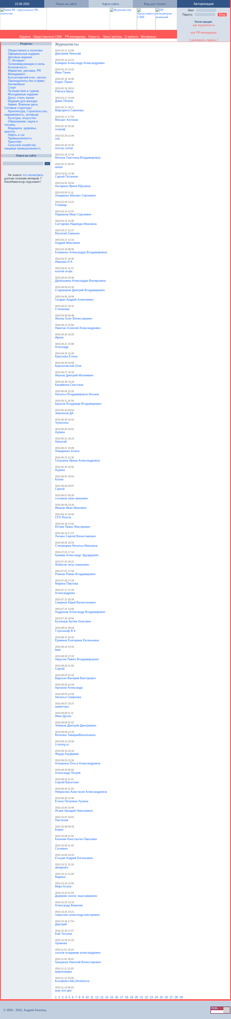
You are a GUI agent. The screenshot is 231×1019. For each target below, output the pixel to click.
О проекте (131, 36)
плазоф (60, 129)
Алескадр (61, 347)
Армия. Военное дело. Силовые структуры (21, 106)
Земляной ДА (64, 413)
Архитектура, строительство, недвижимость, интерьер (26, 113)
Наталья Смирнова (68, 697)
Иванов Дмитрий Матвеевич (74, 375)
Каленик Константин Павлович (76, 839)
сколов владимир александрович (78, 952)
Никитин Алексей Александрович (78, 328)
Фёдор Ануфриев (67, 754)
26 (167, 997)
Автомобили (16, 84)
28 (177, 997)
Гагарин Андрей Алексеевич (74, 299)
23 (152, 997)
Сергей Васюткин (67, 782)
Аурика (60, 432)
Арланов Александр (69, 687)
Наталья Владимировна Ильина (77, 394)
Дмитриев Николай (68, 53)
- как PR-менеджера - (203, 32)
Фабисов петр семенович (72, 564)
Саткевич (61, 848)
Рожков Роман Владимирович (75, 574)
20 (137, 997)
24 (157, 997)
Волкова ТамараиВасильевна (75, 735)
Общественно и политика (25, 50)
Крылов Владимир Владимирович (78, 403)
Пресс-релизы (112, 36)
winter (59, 167)
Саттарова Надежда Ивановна (76, 224)
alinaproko (61, 867)
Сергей (60, 489)
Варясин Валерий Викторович (75, 678)
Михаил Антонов (66, 119)
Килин (59, 479)
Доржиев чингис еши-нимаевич (76, 896)
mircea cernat (64, 148)
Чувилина (61, 422)
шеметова (62, 706)
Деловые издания (20, 57)
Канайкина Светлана (69, 384)
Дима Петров (64, 101)
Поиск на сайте (66, 4)
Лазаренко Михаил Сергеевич (75, 195)
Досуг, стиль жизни (21, 97)
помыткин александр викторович (77, 914)
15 (112, 997)
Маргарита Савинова (69, 110)
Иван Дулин (63, 716)
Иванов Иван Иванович (71, 508)
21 (142, 997)
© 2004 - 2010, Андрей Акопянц (23, 1010)
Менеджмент (16, 74)
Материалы (148, 36)
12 (97, 997)
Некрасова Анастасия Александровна (81, 791)
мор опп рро (63, 990)
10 (87, 997)
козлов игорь (64, 271)
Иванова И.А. (64, 261)
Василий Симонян (67, 233)
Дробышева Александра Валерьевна (80, 280)
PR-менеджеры (75, 36)
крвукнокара (63, 971)
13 (102, 997)
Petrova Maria (64, 91)
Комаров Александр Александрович (80, 63)
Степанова (62, 309)
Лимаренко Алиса (67, 451)
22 (147, 997)
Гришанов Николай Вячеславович (78, 962)
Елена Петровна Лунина (71, 801)
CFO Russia (63, 517)
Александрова (65, 593)
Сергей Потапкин (66, 176)
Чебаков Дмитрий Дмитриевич (75, 725)
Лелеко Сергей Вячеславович (75, 536)
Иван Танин (63, 72)
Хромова (61, 943)
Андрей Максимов (67, 242)
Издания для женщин (22, 101)
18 (127, 997)
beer (58, 649)
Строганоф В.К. (65, 631)
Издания (25, 36)
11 (92, 997)
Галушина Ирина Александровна (77, 460)
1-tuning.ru (62, 744)
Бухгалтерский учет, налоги (27, 77)
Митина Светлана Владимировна (77, 157)
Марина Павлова (66, 583)
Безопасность (17, 67)
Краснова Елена (66, 356)
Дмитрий (61, 924)
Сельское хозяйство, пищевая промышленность (22, 146)
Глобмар (61, 205)
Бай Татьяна (63, 933)
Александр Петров (68, 773)
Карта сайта (110, 4)
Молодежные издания (23, 94)
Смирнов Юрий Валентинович (75, 602)
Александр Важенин (69, 905)
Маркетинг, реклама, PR (24, 70)
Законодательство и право (26, 80)
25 (162, 997)
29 (182, 997)
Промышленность (20, 138)
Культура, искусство (22, 118)
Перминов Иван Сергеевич (73, 214)
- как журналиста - (203, 25)
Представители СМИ (47, 36)
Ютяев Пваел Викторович (72, 526)
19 (132, 997)
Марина (60, 877)
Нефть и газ (16, 135)
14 (107, 997)
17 (122, 997)
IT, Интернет (16, 60)
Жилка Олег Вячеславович (73, 318)
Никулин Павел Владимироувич (77, 659)
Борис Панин (64, 82)
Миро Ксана (63, 886)
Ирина (59, 337)
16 (117, 997)
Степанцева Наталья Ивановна (76, 545)
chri (57, 138)
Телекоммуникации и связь (26, 64)
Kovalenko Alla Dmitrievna (72, 981)
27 (172, 997)
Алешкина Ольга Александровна (77, 763)
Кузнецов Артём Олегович (73, 621)
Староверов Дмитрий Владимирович (80, 290)
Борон (59, 829)
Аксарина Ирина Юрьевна (72, 186)
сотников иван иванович (71, 498)
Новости (93, 36)
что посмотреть (33, 175)
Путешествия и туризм (23, 91)
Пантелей (61, 820)
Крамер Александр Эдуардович (77, 555)
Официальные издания (23, 53)
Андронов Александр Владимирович (80, 612)
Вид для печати (155, 4)
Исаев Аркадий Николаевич (74, 810)
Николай (61, 441)
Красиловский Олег (68, 366)
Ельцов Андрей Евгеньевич (74, 858)
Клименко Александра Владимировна (81, 252)
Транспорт (15, 141)
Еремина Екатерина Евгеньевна (77, 640)
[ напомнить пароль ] (203, 40)
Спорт (12, 87)
